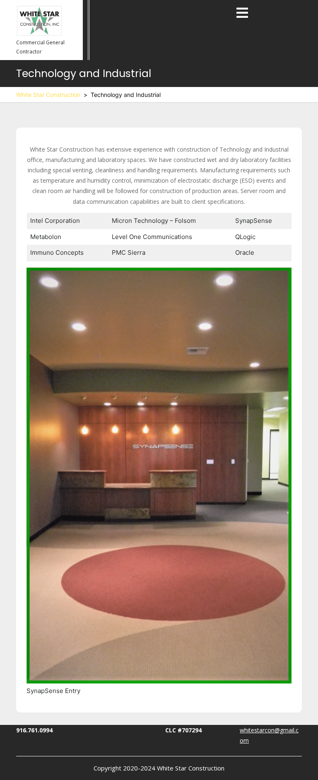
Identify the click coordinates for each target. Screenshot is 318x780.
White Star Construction (48, 94)
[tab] (242, 13)
